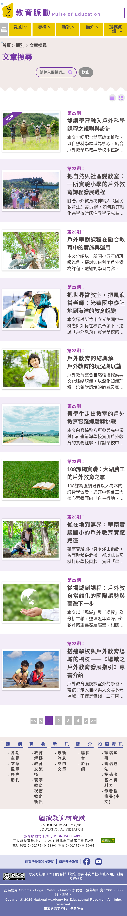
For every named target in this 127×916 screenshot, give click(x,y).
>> (93, 721)
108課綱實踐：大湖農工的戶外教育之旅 (96, 473)
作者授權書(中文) (112, 796)
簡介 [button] (90, 27)
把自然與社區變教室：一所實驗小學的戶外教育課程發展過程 (96, 184)
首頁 (6, 45)
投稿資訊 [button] (115, 29)
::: (2, 3)
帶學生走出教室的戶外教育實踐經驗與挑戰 (96, 418)
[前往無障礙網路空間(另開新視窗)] (108, 840)
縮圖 (121, 97)
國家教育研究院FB (86, 861)
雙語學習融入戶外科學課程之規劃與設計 (96, 125)
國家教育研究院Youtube (98, 861)
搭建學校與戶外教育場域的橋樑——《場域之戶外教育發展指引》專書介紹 (96, 663)
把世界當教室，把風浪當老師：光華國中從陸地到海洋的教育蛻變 (96, 303)
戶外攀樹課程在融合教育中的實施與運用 (96, 244)
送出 (86, 72)
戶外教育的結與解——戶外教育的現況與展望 (96, 362)
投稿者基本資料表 (111, 780)
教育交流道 (39, 769)
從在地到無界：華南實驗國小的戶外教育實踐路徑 (96, 533)
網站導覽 (4, 29)
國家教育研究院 (63, 823)
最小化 (112, 97)
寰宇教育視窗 (39, 785)
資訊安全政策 (68, 861)
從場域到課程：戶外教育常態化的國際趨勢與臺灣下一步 (96, 596)
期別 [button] (18, 27)
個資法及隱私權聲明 (39, 861)
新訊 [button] (66, 27)
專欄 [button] (42, 27)
